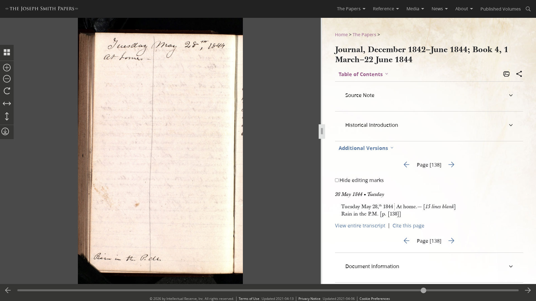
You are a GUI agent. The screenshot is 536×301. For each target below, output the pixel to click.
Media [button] (412, 9)
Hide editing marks (361, 180)
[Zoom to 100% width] (6, 104)
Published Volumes (500, 9)
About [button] (461, 9)
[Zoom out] (6, 79)
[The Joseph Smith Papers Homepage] (41, 9)
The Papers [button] (349, 9)
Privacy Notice (309, 298)
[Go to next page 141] (527, 290)
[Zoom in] (6, 68)
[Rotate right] (6, 91)
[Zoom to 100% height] (6, 116)
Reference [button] (383, 9)
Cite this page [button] (408, 225)
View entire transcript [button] (360, 225)
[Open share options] (519, 74)
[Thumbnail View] (6, 52)
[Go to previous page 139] (8, 290)
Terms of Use (249, 298)
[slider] (267, 290)
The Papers (364, 34)
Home (341, 34)
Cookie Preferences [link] (375, 298)
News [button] (437, 9)
